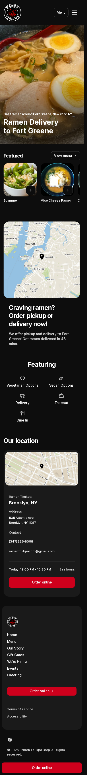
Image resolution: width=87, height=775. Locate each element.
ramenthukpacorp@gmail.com (32, 552)
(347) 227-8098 (21, 542)
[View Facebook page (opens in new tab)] (9, 739)
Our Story (15, 648)
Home (12, 634)
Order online (42, 582)
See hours (67, 569)
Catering (14, 675)
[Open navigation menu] (74, 12)
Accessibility (17, 716)
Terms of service (20, 709)
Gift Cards (15, 655)
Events (13, 668)
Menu (61, 12)
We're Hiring (17, 661)
